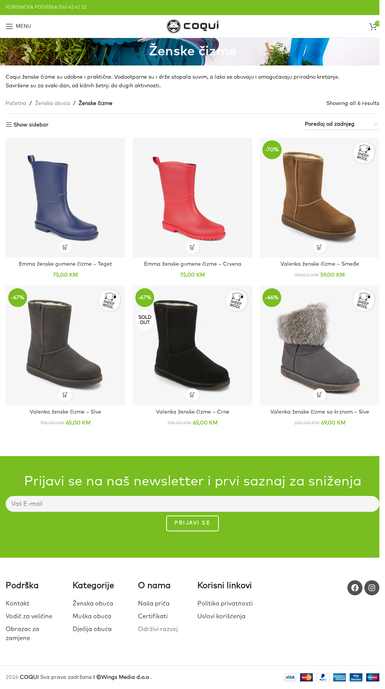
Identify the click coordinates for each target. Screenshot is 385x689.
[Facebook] (354, 587)
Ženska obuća (52, 103)
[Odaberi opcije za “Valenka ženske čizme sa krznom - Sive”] (319, 395)
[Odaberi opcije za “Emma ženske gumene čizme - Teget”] (65, 247)
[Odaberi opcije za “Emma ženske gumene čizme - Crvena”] (192, 247)
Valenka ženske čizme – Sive (65, 412)
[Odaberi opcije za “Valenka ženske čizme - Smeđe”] (319, 247)
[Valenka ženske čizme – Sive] (65, 345)
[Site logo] (192, 26)
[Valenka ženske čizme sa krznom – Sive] (319, 345)
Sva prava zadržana (85, 677)
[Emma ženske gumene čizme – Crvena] (192, 197)
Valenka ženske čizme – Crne (192, 412)
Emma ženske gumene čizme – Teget (65, 264)
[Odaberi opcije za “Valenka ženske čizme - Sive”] (65, 395)
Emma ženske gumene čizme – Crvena (192, 264)
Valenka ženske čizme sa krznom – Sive (319, 412)
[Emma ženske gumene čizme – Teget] (65, 197)
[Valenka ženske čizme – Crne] (192, 345)
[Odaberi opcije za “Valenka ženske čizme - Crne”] (192, 395)
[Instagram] (371, 587)
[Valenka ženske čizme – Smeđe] (319, 197)
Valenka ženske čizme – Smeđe (319, 264)
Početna (16, 103)
